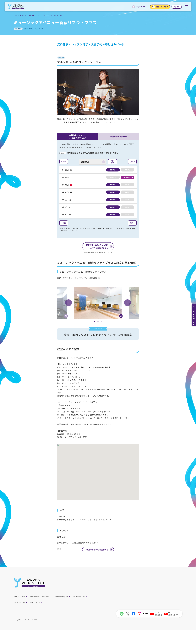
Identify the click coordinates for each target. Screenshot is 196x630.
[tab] (94, 321)
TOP (15, 15)
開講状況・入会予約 (118, 136)
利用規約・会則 (19, 596)
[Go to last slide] (68, 302)
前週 (64, 161)
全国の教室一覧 (79, 596)
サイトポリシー (19, 602)
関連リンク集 (35, 602)
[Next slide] (127, 302)
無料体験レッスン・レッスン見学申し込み (77, 136)
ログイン (177, 7)
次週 (132, 161)
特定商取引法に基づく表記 (39, 596)
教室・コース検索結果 (27, 15)
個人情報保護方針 (61, 596)
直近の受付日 (112, 162)
